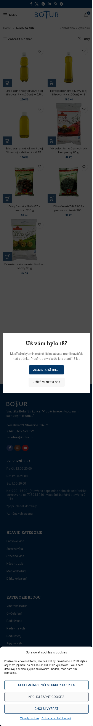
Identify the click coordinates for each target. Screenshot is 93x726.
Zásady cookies (29, 718)
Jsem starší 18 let (46, 369)
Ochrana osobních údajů (56, 718)
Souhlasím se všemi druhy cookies (46, 685)
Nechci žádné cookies (46, 697)
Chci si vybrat (46, 709)
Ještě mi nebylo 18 (46, 382)
